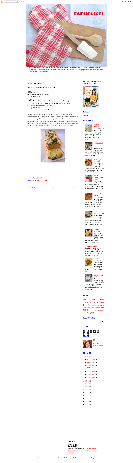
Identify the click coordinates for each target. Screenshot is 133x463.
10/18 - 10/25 (91, 362)
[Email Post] (29, 177)
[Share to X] (37, 178)
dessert (92, 302)
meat (102, 305)
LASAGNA (97, 259)
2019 (87, 381)
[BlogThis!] (35, 178)
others (85, 307)
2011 (87, 404)
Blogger (93, 458)
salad (98, 307)
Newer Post (31, 188)
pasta (88, 307)
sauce (102, 307)
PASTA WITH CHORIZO (98, 160)
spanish (101, 310)
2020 (87, 357)
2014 (87, 396)
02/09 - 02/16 (91, 371)
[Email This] (33, 178)
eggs (102, 302)
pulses (92, 307)
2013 (87, 398)
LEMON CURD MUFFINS (98, 230)
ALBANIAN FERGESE (97, 194)
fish (85, 305)
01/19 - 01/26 (91, 377)
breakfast (92, 300)
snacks (38, 180)
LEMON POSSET (96, 126)
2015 (87, 393)
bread (84, 299)
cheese (85, 302)
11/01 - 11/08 (91, 359)
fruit (89, 305)
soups (94, 310)
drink (98, 302)
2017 (87, 387)
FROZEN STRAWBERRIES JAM (99, 177)
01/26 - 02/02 (91, 374)
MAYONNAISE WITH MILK (98, 276)
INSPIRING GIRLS (91, 246)
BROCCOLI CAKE (92, 368)
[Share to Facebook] (39, 178)
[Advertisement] (93, 419)
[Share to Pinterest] (41, 178)
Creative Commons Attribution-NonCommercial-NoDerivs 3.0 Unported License (83, 451)
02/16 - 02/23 (91, 365)
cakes (34, 180)
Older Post (75, 188)
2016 (87, 390)
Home (53, 188)
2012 (87, 401)
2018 (87, 384)
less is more (95, 305)
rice (96, 307)
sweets (85, 313)
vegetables (44, 180)
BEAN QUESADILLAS (99, 212)
